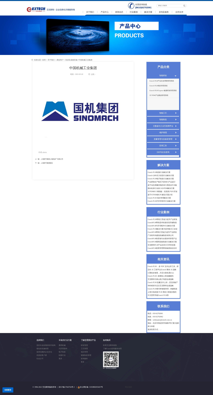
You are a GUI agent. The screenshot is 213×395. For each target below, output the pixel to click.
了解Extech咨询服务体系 (112, 349)
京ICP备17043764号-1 (67, 387)
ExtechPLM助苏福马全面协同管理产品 (162, 239)
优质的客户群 (41, 355)
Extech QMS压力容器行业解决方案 (161, 175)
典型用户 (60, 60)
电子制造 (62, 352)
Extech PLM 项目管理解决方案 (159, 198)
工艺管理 (84, 349)
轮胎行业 (62, 355)
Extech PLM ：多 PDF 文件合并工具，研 (163, 266)
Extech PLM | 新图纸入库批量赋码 (160, 276)
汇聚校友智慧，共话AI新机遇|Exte (161, 273)
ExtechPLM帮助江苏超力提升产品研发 (162, 232)
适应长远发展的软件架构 (45, 345)
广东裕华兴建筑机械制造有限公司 (161, 235)
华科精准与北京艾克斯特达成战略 (161, 286)
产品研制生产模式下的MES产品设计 (161, 182)
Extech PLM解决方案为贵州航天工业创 (162, 229)
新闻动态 (119, 12)
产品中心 (105, 12)
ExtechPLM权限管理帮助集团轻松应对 (162, 248)
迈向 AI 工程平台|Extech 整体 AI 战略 (162, 270)
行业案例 (134, 12)
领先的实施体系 (42, 349)
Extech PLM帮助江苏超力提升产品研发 (162, 219)
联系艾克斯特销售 (110, 345)
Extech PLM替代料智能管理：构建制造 (162, 289)
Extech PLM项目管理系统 (159, 86)
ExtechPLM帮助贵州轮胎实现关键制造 (162, 222)
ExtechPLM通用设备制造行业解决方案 (162, 242)
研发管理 (84, 345)
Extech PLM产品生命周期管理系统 (162, 81)
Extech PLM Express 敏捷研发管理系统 (163, 90)
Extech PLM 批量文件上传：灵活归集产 (163, 282)
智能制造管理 (86, 355)
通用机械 (62, 345)
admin (44, 152)
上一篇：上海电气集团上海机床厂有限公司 (49, 159)
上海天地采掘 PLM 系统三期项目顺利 (162, 292)
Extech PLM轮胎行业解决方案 (159, 172)
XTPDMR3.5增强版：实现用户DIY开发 (162, 191)
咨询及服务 (164, 12)
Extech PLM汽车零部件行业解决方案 (162, 201)
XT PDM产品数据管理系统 (159, 95)
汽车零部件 (63, 349)
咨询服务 (84, 359)
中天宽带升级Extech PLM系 (158, 295)
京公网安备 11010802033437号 (91, 387)
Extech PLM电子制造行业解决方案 (161, 179)
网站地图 (128, 387)
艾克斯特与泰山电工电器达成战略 (161, 279)
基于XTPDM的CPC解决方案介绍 (160, 195)
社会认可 (39, 359)
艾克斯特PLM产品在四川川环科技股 (161, 245)
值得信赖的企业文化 (44, 352)
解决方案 (148, 12)
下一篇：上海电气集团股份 (44, 163)
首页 (44, 60)
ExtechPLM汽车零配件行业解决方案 (161, 226)
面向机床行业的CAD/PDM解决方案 (161, 188)
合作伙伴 (179, 12)
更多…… (62, 359)
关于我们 (90, 12)
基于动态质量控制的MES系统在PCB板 (162, 185)
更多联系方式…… (154, 329)
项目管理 (84, 352)
